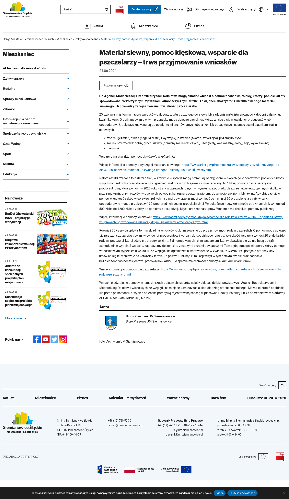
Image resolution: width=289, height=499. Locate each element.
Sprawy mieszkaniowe (19, 99)
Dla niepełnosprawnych (210, 9)
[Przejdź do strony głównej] (17, 9)
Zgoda (220, 492)
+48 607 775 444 (192, 425)
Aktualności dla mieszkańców (25, 68)
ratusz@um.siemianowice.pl (125, 425)
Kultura (8, 164)
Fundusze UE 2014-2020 (266, 398)
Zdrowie (9, 109)
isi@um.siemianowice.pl (188, 430)
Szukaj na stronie (107, 9)
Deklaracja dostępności (21, 456)
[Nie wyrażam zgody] (284, 493)
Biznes (199, 26)
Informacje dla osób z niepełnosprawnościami (21, 121)
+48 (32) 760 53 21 (169, 425)
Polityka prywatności (242, 492)
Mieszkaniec (148, 26)
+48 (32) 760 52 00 (119, 420)
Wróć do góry (268, 385)
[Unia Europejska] (279, 9)
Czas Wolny (12, 143)
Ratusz (98, 26)
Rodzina (9, 88)
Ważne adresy (174, 9)
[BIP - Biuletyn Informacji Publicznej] (119, 9)
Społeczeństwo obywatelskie (24, 133)
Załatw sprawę (141, 9)
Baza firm (218, 398)
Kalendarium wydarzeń (127, 398)
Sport (7, 154)
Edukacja (10, 174)
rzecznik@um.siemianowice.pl (184, 434)
